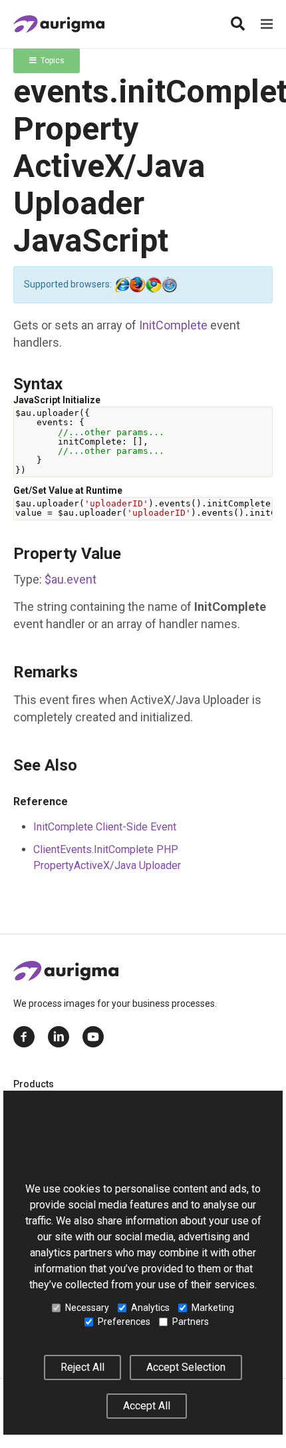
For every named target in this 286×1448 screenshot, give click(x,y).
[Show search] (237, 24)
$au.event (70, 579)
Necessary (87, 1307)
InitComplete (173, 325)
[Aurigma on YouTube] (93, 1036)
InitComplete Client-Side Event (104, 826)
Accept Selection (185, 1367)
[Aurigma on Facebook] (24, 1036)
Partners (190, 1321)
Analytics (150, 1307)
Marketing (213, 1307)
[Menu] (267, 24)
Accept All (146, 1405)
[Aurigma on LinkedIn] (58, 1036)
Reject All (82, 1367)
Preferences (124, 1321)
